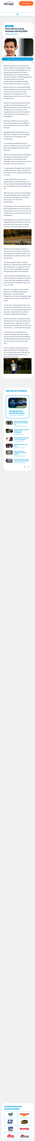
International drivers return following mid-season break (21, 460)
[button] (17, 14)
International (23, 426)
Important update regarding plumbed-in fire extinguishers (21, 431)
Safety (22, 434)
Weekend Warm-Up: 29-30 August (17, 412)
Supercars (23, 455)
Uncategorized (20, 415)
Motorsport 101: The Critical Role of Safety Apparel (21, 438)
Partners (22, 447)
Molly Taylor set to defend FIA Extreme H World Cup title (21, 423)
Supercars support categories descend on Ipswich (20, 452)
